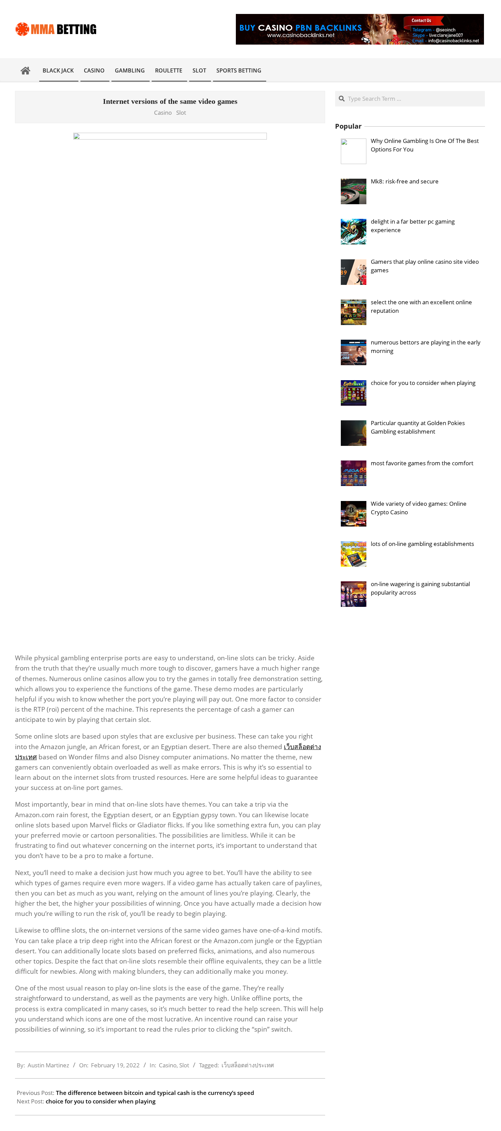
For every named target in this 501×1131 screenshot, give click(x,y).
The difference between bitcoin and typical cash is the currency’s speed (155, 1093)
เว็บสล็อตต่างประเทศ (248, 1065)
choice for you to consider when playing (100, 1101)
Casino (163, 112)
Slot (181, 112)
